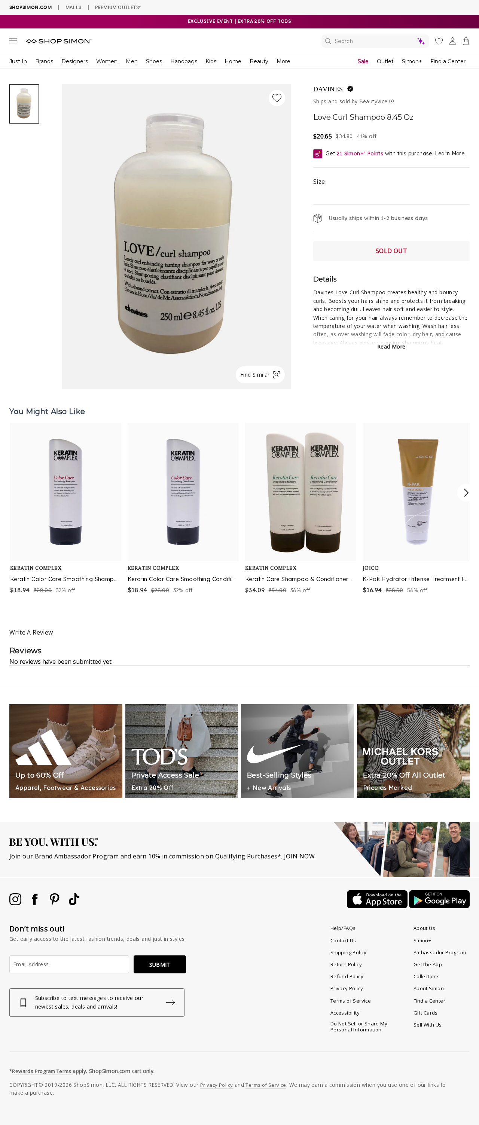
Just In (18, 61)
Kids (210, 61)
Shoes (154, 61)
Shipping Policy (348, 952)
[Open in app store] (378, 906)
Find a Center (448, 61)
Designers (74, 61)
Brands (44, 61)
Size (319, 181)
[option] (64, 509)
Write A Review (31, 632)
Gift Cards (426, 1012)
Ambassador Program (440, 952)
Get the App (428, 964)
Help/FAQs (343, 928)
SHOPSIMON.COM (30, 7)
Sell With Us (428, 1024)
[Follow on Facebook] (35, 903)
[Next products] (466, 493)
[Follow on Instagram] (16, 903)
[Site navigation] (13, 42)
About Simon (429, 988)
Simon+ (412, 61)
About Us (424, 928)
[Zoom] (176, 233)
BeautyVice (373, 101)
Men (132, 61)
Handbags (183, 61)
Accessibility (345, 1012)
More (283, 61)
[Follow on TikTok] (74, 903)
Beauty (259, 61)
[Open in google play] (439, 906)
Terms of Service (350, 1000)
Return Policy (346, 964)
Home (233, 61)
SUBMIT (159, 964)
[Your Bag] (466, 43)
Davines (328, 89)
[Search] (375, 41)
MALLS (73, 7)
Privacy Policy (346, 988)
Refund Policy (346, 976)
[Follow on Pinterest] (55, 903)
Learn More (449, 153)
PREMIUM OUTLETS (118, 7)
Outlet (385, 61)
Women (107, 61)
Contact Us (343, 940)
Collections (427, 976)
